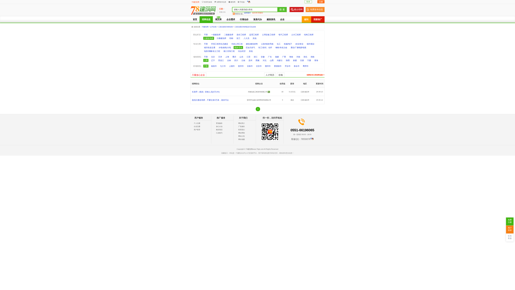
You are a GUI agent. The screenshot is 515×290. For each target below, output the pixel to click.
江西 (206, 60)
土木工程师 (296, 35)
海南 (291, 57)
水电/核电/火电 (225, 47)
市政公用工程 (237, 44)
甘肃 (302, 60)
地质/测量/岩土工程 (212, 51)
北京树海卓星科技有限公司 (254, 14)
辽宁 (213, 60)
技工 (238, 38)
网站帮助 (241, 133)
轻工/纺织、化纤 (265, 47)
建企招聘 (298, 9)
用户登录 (197, 130)
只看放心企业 (198, 75)
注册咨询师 (208, 38)
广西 (284, 57)
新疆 (295, 60)
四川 (236, 60)
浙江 (256, 57)
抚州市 (241, 66)
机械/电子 (288, 44)
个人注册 (197, 123)
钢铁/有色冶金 (281, 47)
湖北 (305, 57)
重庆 (234, 57)
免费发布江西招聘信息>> (316, 75)
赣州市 (268, 66)
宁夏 (309, 60)
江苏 (248, 57)
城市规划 (310, 44)
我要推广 (318, 19)
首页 (195, 19)
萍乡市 (287, 66)
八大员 (246, 38)
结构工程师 (308, 35)
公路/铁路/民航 (267, 44)
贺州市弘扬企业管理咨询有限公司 (259, 100)
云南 (243, 60)
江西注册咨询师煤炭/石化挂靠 (245, 27)
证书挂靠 (213, 27)
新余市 (296, 66)
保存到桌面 (208, 2)
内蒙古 (280, 60)
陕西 (288, 60)
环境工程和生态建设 (219, 44)
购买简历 (219, 130)
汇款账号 (219, 133)
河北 (264, 60)
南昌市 (214, 66)
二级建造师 (228, 35)
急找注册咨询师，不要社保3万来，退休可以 (210, 100)
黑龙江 (221, 60)
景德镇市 (278, 66)
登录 (308, 2)
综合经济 (242, 51)
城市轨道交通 (209, 47)
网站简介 (241, 123)
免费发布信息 (221, 2)
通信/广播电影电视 (298, 47)
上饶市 (232, 66)
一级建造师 (215, 35)
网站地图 (241, 139)
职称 (231, 38)
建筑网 (233, 2)
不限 (206, 35)
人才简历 (270, 75)
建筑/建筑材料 (252, 44)
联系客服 (510, 237)
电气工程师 (283, 35)
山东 (241, 57)
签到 (306, 19)
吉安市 (259, 66)
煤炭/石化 (238, 47)
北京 (213, 57)
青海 (316, 60)
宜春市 (250, 66)
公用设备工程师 (268, 35)
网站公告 (241, 136)
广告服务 (241, 126)
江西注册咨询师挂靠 (225, 27)
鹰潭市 (305, 66)
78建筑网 (195, 2)
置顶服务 (219, 123)
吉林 (229, 60)
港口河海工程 (229, 51)
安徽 (263, 57)
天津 (220, 57)
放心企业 (219, 126)
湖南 (312, 57)
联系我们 (241, 130)
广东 (270, 57)
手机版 (242, 2)
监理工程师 (254, 35)
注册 (321, 2)
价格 (281, 75)
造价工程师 (241, 35)
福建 (277, 57)
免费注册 (510, 221)
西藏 (257, 60)
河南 (298, 57)
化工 (279, 44)
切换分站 (222, 12)
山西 (272, 60)
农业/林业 (299, 44)
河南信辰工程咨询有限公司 (257, 92)
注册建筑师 (221, 38)
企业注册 (197, 126)
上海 (227, 57)
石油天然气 (250, 47)
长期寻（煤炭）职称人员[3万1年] (206, 92)
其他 (254, 38)
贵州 (250, 60)
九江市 (223, 66)
